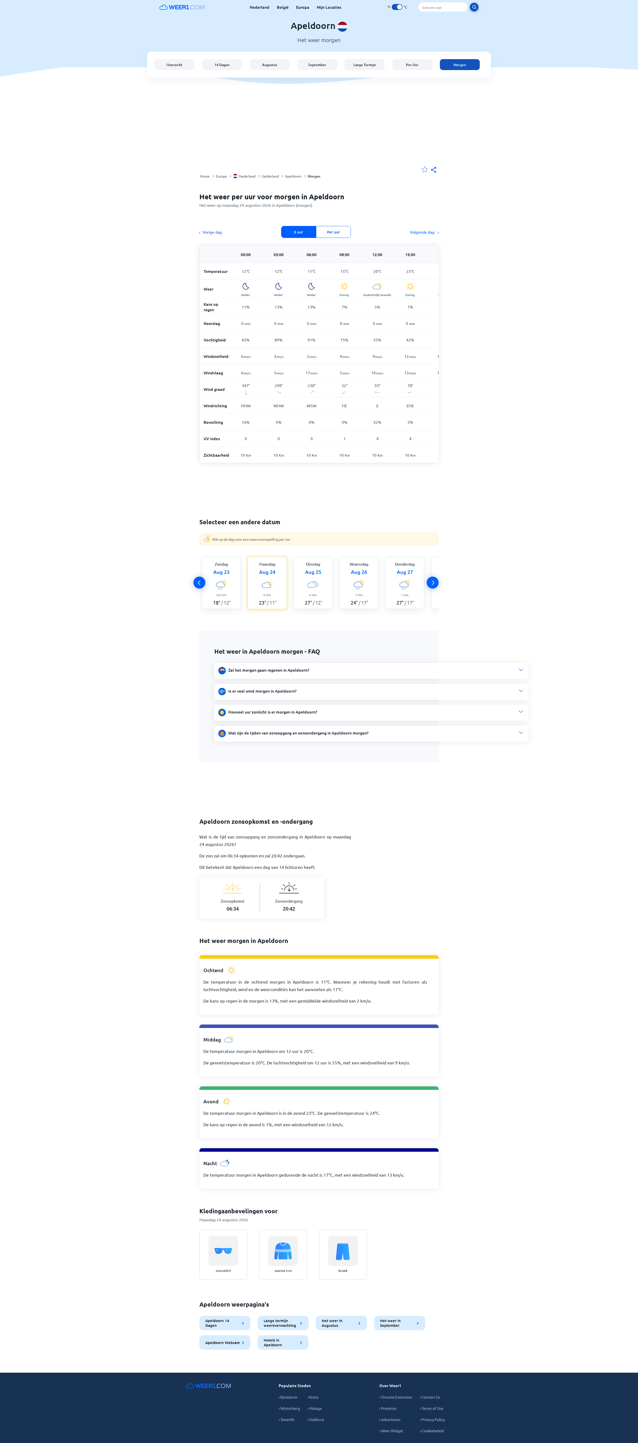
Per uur (333, 231)
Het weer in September (390, 1323)
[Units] (397, 7)
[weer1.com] (182, 7)
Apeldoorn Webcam (222, 1342)
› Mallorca (316, 1419)
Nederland (259, 7)
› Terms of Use (431, 1408)
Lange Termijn (364, 64)
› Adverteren (389, 1419)
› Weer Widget (391, 1430)
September (317, 64)
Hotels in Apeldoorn (273, 1342)
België (283, 7)
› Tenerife (286, 1419)
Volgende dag (422, 231)
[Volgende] (433, 583)
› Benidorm (288, 1397)
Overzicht (174, 64)
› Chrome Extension (395, 1397)
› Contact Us (430, 1397)
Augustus (269, 64)
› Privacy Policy (432, 1419)
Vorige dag (212, 231)
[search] (474, 7)
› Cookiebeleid (432, 1430)
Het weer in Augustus (332, 1323)
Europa (302, 7)
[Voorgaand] (199, 583)
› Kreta (313, 1397)
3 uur (298, 231)
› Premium (388, 1408)
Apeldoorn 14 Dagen (217, 1323)
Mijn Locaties (329, 7)
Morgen (460, 64)
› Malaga (315, 1408)
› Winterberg (289, 1408)
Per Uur (412, 64)
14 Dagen (222, 64)
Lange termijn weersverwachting (280, 1323)
